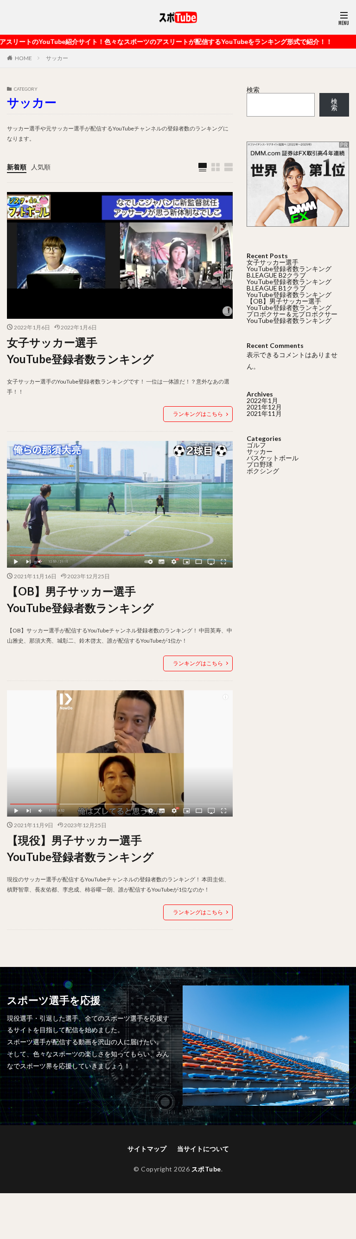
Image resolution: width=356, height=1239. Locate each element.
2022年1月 (262, 400)
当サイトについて (203, 1148)
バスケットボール (273, 458)
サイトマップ (146, 1148)
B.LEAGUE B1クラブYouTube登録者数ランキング (289, 291)
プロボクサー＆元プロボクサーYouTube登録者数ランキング (292, 317)
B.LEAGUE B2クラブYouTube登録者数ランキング (289, 278)
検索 (253, 89)
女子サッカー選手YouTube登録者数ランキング (80, 350)
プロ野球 (260, 464)
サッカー (57, 58)
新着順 (16, 167)
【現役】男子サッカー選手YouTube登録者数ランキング (80, 848)
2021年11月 (264, 413)
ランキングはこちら (198, 413)
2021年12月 (264, 407)
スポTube (206, 1169)
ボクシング (263, 471)
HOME (23, 58)
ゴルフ (256, 445)
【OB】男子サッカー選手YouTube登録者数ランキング (80, 599)
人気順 (41, 167)
